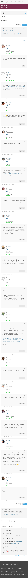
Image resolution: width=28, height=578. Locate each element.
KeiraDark (12, 30)
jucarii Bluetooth (15, 543)
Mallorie (9, 440)
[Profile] (6, 48)
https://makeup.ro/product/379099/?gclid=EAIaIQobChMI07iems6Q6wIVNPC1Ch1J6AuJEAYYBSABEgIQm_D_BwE (14, 340)
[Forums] (2, 16)
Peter (9, 312)
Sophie (9, 72)
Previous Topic (8, 514)
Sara (9, 215)
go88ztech (19, 541)
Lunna (9, 102)
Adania (9, 246)
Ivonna (9, 384)
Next (24, 24)
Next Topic (15, 514)
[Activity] (7, 48)
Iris (8, 410)
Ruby (9, 188)
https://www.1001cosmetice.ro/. (11, 173)
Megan (9, 158)
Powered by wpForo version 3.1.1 (21, 555)
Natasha (10, 357)
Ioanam (9, 277)
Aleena (9, 45)
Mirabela (10, 131)
